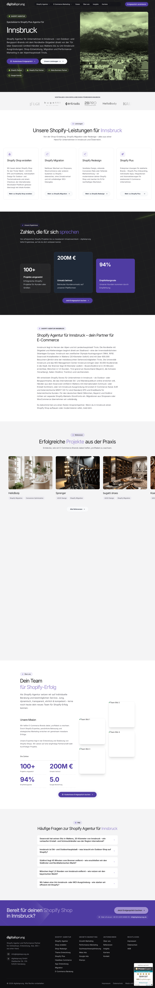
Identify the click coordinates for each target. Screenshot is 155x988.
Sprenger (61, 493)
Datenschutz (118, 983)
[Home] (16, 4)
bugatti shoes (110, 493)
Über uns (86, 4)
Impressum (106, 983)
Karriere (105, 4)
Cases (77, 4)
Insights (96, 4)
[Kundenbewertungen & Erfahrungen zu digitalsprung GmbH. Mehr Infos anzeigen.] (143, 974)
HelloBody (14, 493)
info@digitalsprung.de (138, 917)
